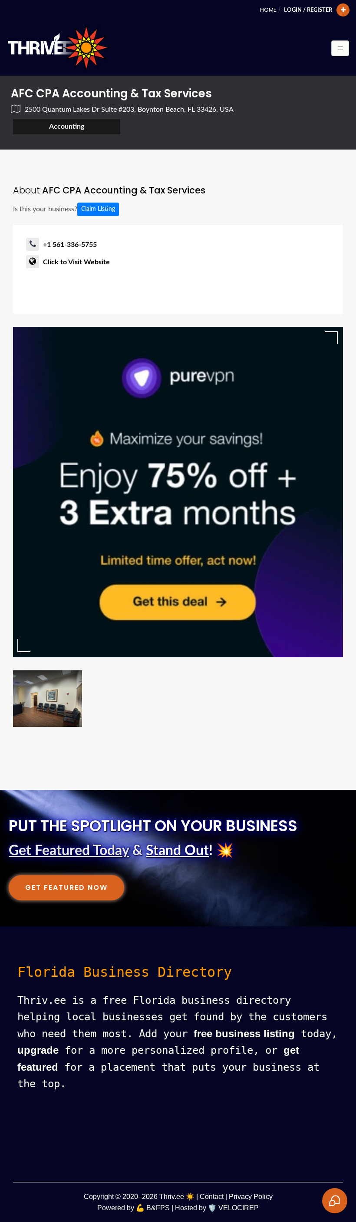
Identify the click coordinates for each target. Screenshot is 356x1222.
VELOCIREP (238, 1208)
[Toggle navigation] (340, 48)
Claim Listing (98, 209)
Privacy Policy (251, 1196)
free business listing (244, 1033)
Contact (212, 1196)
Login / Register (308, 10)
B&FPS (158, 1208)
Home (268, 9)
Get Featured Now (66, 887)
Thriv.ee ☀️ (176, 1196)
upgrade (38, 1050)
